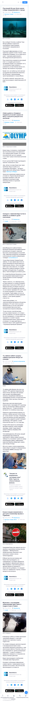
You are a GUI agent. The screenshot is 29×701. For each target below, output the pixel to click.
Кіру (25, 2)
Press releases (13, 698)
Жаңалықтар (16, 12)
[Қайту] (26, 692)
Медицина (6, 122)
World (15, 519)
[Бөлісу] (7, 99)
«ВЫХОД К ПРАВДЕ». (11, 171)
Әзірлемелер (19, 697)
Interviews (25, 697)
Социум (11, 14)
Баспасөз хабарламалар (19, 361)
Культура (6, 14)
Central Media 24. (13, 257)
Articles (2, 697)
